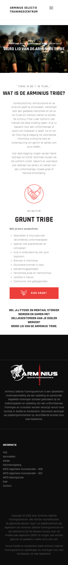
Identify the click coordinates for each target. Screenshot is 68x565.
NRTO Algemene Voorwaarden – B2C (23, 473)
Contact (7, 485)
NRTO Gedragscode (13, 477)
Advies (6, 460)
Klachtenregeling (12, 465)
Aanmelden (9, 456)
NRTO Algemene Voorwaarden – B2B (23, 469)
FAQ (5, 452)
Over (5, 481)
